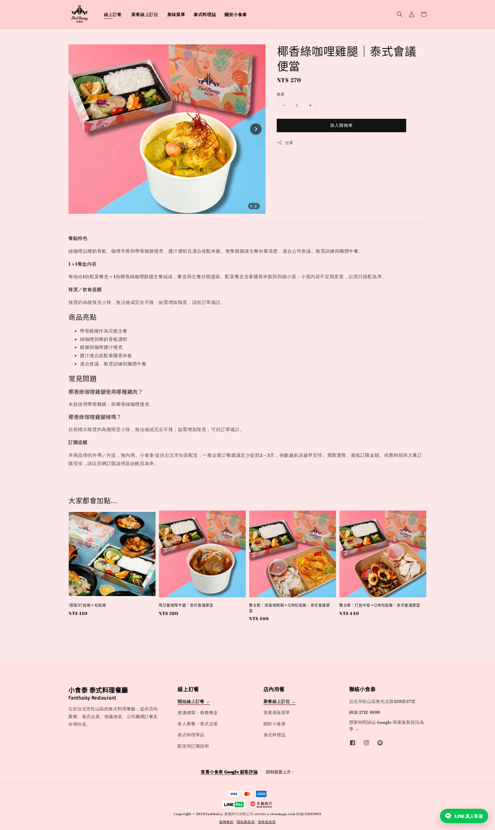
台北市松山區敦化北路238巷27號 (382, 701)
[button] (399, 14)
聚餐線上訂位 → (280, 701)
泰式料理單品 (191, 735)
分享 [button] (289, 142)
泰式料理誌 (205, 14)
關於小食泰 (236, 14)
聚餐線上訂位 (144, 14)
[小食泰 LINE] (380, 742)
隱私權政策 (246, 821)
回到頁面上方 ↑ (280, 771)
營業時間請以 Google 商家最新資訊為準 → (386, 725)
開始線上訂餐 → (194, 701)
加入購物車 (341, 125)
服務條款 (226, 821)
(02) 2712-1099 (364, 712)
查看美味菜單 (277, 712)
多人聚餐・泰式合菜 (198, 723)
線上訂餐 (113, 14)
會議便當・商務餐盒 (198, 712)
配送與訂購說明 (193, 746)
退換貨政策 (267, 821)
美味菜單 (176, 14)
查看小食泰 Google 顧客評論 (229, 771)
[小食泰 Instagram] (366, 742)
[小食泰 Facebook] (352, 742)
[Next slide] (256, 129)
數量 (281, 94)
